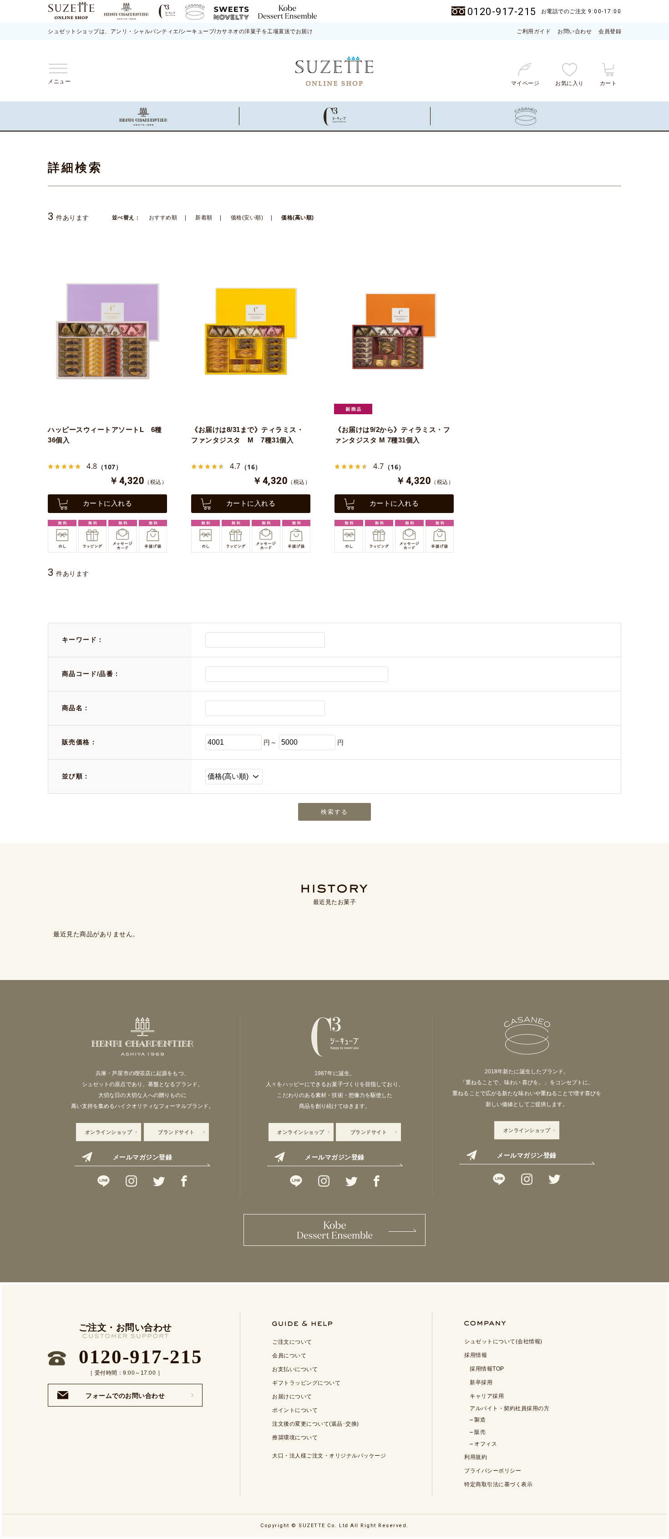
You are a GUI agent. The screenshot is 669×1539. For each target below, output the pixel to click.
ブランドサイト (176, 1132)
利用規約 (475, 1457)
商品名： (76, 707)
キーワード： (83, 639)
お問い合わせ (575, 31)
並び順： (76, 776)
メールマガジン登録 (142, 1157)
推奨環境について (295, 1437)
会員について (289, 1355)
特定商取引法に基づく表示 (498, 1484)
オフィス (485, 1444)
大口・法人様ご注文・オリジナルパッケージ (329, 1456)
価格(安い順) (247, 217)
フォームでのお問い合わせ (125, 1393)
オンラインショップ (108, 1132)
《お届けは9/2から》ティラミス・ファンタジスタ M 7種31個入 (392, 435)
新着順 (204, 217)
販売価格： (79, 742)
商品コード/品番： (91, 673)
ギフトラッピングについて (306, 1383)
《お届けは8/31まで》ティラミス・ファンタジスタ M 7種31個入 (247, 435)
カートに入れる (107, 503)
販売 (480, 1432)
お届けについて (292, 1396)
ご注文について (292, 1342)
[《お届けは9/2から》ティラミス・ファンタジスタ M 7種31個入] (394, 331)
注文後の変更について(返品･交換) (315, 1424)
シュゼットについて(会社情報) (503, 1341)
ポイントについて (295, 1410)
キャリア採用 (487, 1396)
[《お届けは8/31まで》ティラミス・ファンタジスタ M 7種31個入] (250, 331)
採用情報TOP (487, 1369)
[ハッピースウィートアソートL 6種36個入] (107, 331)
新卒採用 (481, 1382)
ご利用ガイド (534, 31)
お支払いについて (295, 1369)
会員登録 (609, 31)
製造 (480, 1420)
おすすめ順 (163, 217)
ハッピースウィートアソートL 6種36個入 (105, 435)
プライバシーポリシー (492, 1471)
